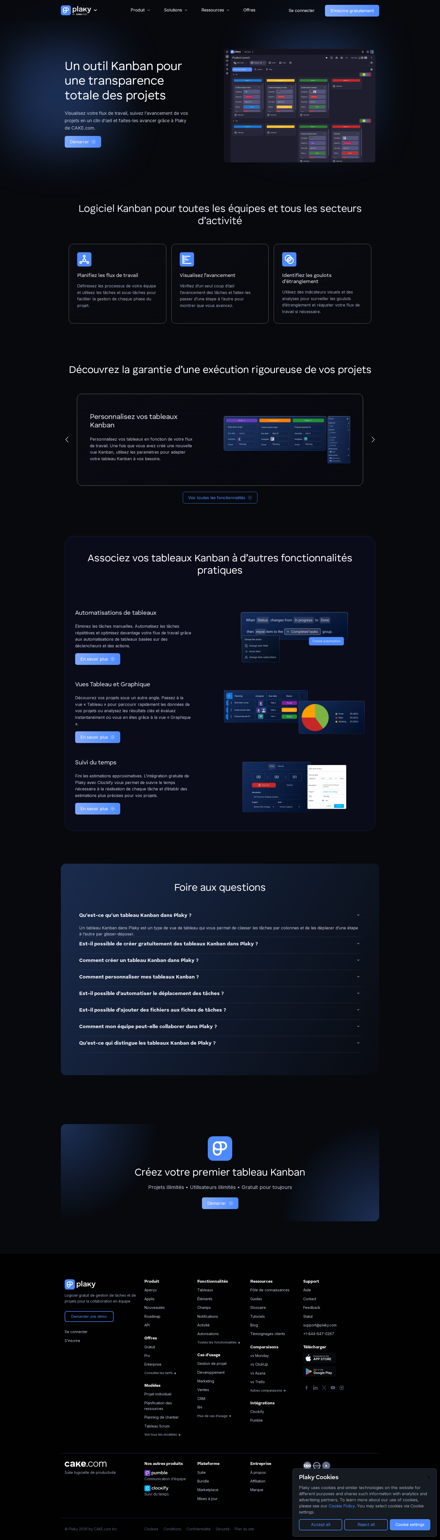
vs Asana (257, 1373)
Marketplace (207, 1490)
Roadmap (152, 1316)
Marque (256, 1490)
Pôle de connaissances (270, 1290)
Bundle (203, 1481)
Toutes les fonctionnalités (217, 1342)
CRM (201, 1398)
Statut (308, 1316)
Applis (149, 1299)
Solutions (173, 9)
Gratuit (149, 1347)
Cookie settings (409, 1524)
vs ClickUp (259, 1364)
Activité (203, 1325)
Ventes (203, 1390)
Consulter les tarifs (158, 1373)
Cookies (151, 1529)
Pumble (256, 1420)
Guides (256, 1299)
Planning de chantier (161, 1417)
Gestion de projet (212, 1363)
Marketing (205, 1381)
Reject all (366, 1524)
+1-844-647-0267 (318, 1334)
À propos (258, 1472)
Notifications (207, 1316)
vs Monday (259, 1355)
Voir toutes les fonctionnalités (216, 497)
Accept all (320, 1524)
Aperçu (150, 1290)
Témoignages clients (267, 1334)
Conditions (172, 1529)
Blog (254, 1325)
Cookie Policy (342, 1505)
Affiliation (257, 1481)
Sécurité (223, 1529)
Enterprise (152, 1364)
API (147, 1325)
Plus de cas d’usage (212, 1416)
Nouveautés (154, 1307)
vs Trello (257, 1382)
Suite (201, 1472)
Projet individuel (157, 1394)
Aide (307, 1290)
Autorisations (208, 1334)
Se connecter (301, 10)
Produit (138, 9)
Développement (211, 1372)
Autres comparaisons (266, 1390)
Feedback (311, 1307)
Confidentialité (198, 1529)
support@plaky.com (320, 1325)
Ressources (212, 9)
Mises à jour (207, 1498)
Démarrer (79, 141)
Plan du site (244, 1529)
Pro (147, 1355)
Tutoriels (257, 1316)
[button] (66, 439)
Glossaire (258, 1307)
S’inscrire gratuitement (352, 10)
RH (199, 1407)
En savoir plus (94, 659)
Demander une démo (89, 1316)
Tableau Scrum (157, 1426)
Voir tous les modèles (161, 1434)
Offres (249, 9)
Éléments (204, 1299)
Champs (204, 1307)
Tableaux (205, 1290)
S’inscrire (72, 1340)
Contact (309, 1299)
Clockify (257, 1411)
